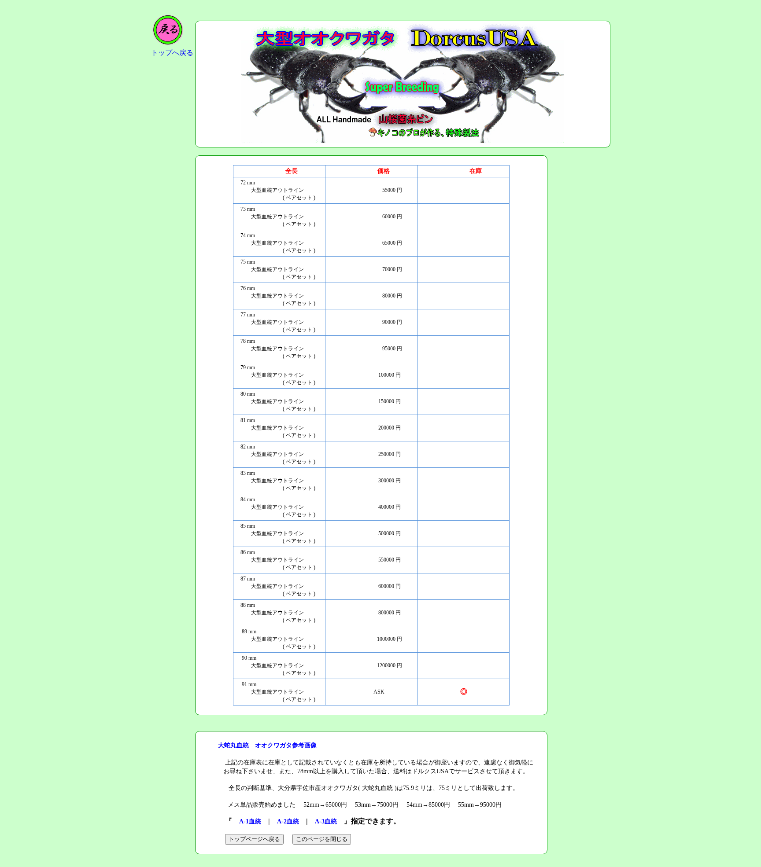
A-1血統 (250, 821)
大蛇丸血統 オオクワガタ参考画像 (267, 745)
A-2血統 (288, 821)
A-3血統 (326, 821)
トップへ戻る (172, 52)
